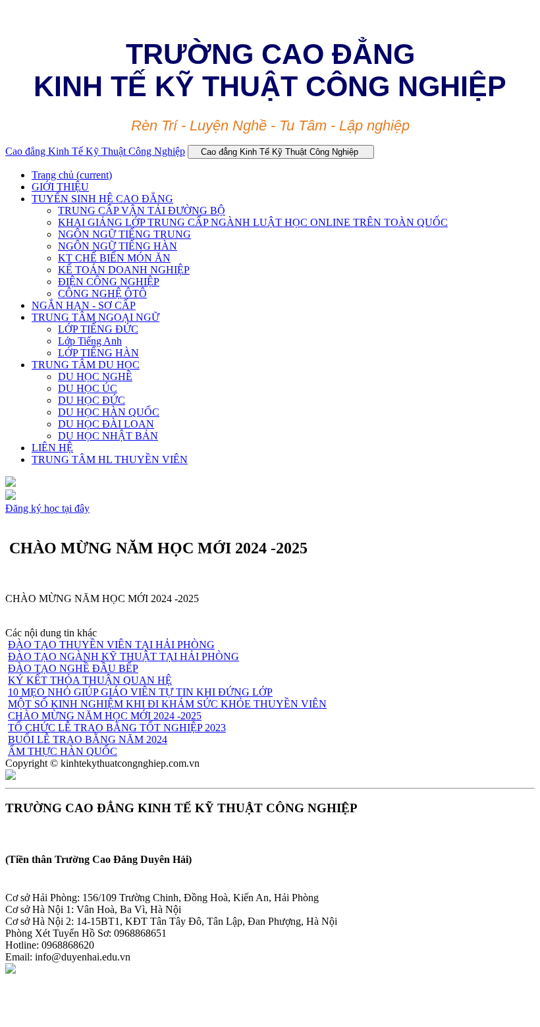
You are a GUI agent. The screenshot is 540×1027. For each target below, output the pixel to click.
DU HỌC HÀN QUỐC (108, 412)
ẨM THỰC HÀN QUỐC (62, 751)
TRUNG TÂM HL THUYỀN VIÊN (110, 459)
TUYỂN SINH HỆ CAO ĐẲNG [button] (102, 198)
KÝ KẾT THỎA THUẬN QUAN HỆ (90, 680)
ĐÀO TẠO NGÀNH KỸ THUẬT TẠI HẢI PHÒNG (123, 656)
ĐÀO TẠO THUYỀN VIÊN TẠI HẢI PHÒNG (111, 644)
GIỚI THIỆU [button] (60, 186)
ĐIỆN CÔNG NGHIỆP (108, 281)
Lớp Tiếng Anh (90, 341)
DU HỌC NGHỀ (95, 376)
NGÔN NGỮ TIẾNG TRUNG (124, 234)
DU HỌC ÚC (87, 388)
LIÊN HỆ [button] (52, 447)
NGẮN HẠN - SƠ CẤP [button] (84, 305)
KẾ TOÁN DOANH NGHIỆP (124, 269)
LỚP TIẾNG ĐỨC (98, 329)
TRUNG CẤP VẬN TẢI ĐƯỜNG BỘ (141, 210)
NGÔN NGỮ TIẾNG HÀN (117, 246)
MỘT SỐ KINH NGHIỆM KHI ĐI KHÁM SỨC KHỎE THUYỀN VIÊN (167, 703)
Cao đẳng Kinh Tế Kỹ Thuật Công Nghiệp (95, 151)
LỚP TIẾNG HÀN (98, 352)
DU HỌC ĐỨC (91, 400)
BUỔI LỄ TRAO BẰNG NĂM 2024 (87, 739)
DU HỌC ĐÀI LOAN (106, 424)
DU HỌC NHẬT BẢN (108, 435)
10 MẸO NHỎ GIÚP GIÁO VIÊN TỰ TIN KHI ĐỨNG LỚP (140, 692)
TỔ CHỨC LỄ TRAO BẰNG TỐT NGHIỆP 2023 (117, 727)
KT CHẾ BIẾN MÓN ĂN (114, 258)
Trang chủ (72, 174)
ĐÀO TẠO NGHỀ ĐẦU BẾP (73, 668)
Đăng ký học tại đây (47, 508)
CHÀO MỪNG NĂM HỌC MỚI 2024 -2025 (105, 715)
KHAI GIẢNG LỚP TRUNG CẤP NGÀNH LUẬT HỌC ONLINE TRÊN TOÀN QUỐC (253, 222)
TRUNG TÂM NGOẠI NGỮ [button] (95, 317)
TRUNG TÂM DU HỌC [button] (86, 364)
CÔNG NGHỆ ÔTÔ (102, 293)
